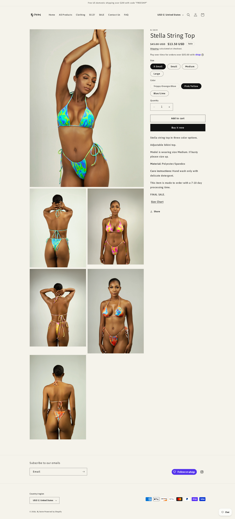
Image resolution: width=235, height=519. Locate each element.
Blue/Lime (159, 93)
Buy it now (178, 127)
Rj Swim (40, 512)
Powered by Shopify (53, 512)
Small (174, 66)
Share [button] (157, 211)
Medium (190, 66)
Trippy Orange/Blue (167, 87)
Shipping (154, 49)
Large (157, 73)
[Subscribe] (83, 471)
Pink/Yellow (191, 86)
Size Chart (157, 201)
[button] (188, 14)
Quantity (154, 100)
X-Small (158, 66)
